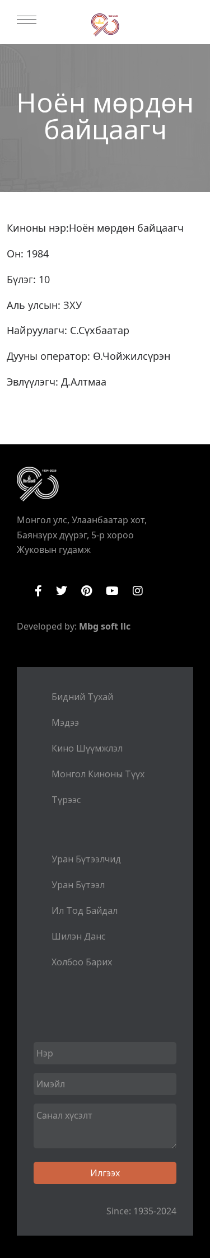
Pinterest (86, 591)
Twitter (61, 591)
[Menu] (26, 20)
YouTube (112, 591)
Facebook (38, 591)
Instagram (138, 591)
